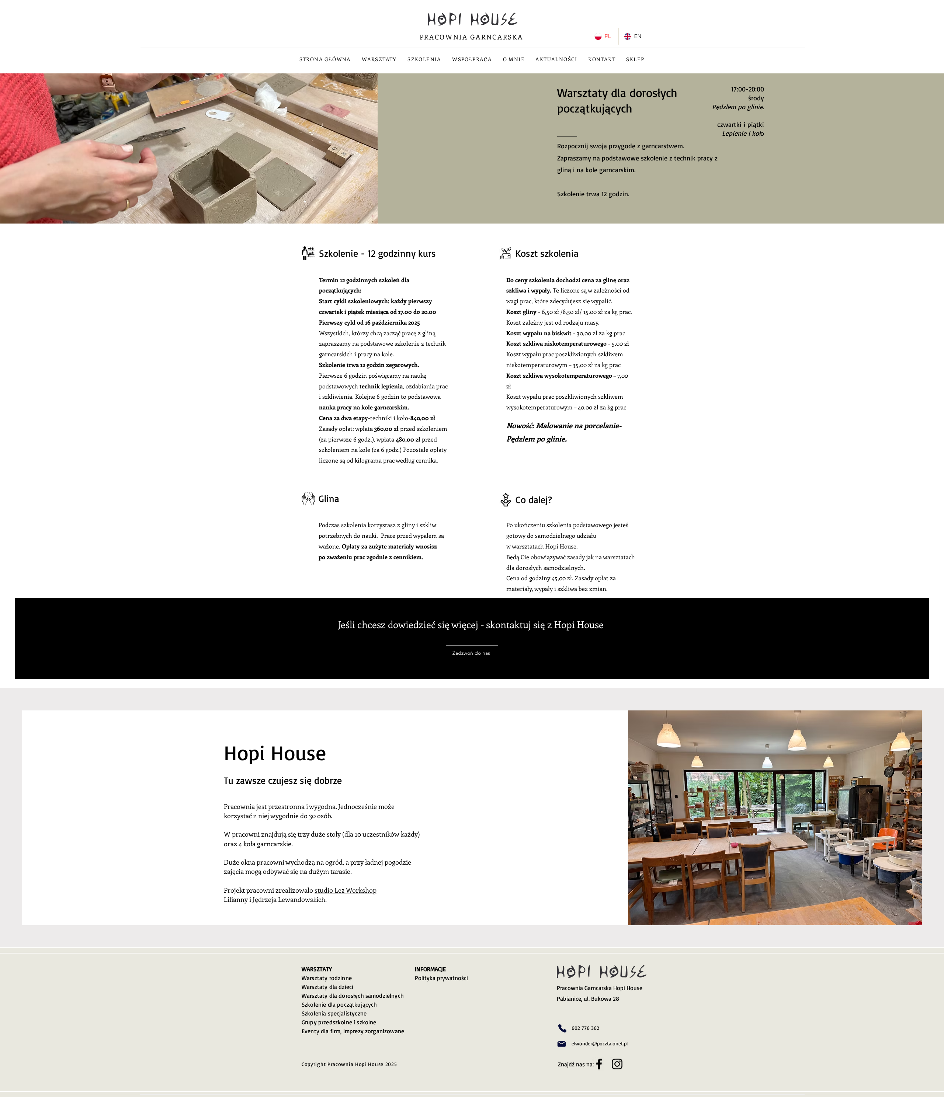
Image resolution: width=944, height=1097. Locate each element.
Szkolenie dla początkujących (339, 1004)
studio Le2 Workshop (345, 890)
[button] (379, 59)
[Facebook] (599, 1064)
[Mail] (561, 1044)
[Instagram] (617, 1064)
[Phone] (562, 1028)
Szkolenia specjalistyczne (334, 1013)
